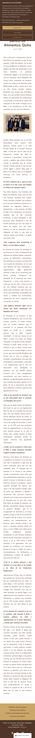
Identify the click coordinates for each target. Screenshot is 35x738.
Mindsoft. (23, 727)
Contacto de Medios (17, 716)
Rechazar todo (17, 37)
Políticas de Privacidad (17, 707)
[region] (17, 20)
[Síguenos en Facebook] (12, 733)
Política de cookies (17, 22)
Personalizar (17, 32)
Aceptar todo (17, 27)
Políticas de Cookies (17, 710)
